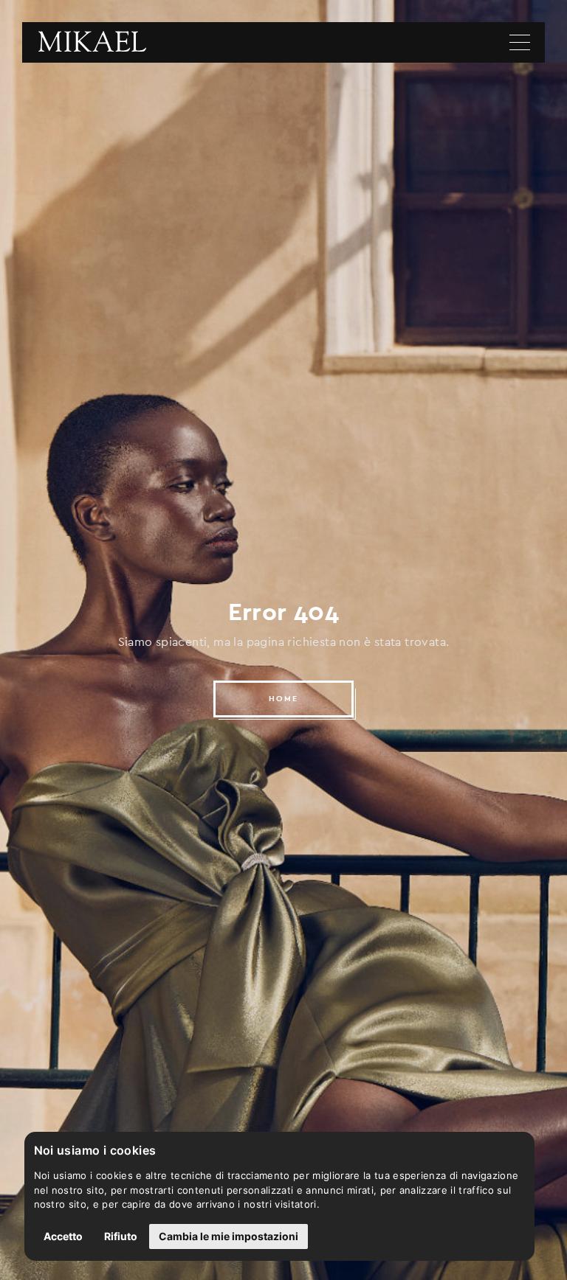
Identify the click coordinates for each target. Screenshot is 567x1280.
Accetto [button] (63, 1236)
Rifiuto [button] (120, 1236)
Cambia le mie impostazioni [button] (228, 1236)
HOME (283, 699)
